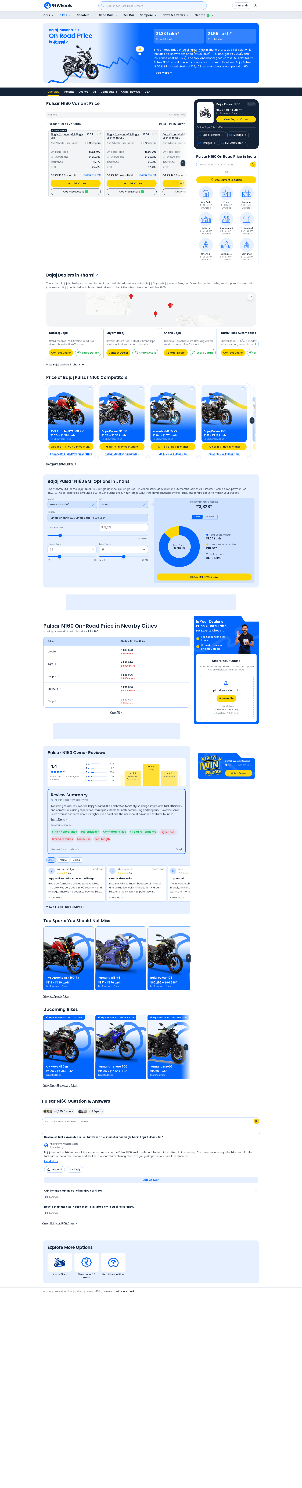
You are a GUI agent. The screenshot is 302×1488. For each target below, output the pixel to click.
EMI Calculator (234, 143)
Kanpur (52, 676)
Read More (51, 1161)
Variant (51, 512)
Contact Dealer (61, 352)
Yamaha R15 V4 (109, 978)
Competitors (109, 91)
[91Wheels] (58, 5)
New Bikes (60, 1291)
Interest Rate (54, 544)
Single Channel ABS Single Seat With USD (123, 136)
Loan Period (105, 544)
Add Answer (151, 1180)
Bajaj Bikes (76, 1291)
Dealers (83, 91)
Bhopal (52, 701)
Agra (50, 664)
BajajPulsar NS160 (114, 431)
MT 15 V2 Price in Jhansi (173, 446)
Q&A (147, 91)
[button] (155, 314)
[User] (255, 5)
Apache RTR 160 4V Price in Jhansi (72, 446)
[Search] (253, 164)
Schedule (210, 516)
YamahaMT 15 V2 (165, 431)
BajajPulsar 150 (215, 431)
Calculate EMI (92, 175)
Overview (53, 91)
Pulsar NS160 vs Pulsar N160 (122, 454)
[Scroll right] (188, 958)
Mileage (238, 135)
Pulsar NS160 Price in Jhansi (122, 446)
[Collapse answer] (256, 1137)
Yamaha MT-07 (161, 1067)
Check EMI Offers (76, 183)
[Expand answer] (256, 1191)
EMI (94, 91)
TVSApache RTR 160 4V (67, 431)
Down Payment (55, 527)
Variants (68, 91)
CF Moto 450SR (57, 1067)
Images (207, 143)
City (101, 499)
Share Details (90, 352)
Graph (197, 516)
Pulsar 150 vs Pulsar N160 (224, 454)
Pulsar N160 (93, 1291)
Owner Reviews (130, 91)
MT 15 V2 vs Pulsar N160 (173, 454)
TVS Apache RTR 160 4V (62, 978)
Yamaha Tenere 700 (112, 1067)
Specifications (211, 135)
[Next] (183, 163)
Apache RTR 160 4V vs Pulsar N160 (71, 454)
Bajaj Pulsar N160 (193, 50)
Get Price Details (73, 191)
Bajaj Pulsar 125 (161, 978)
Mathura (53, 689)
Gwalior (52, 651)
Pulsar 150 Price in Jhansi (224, 446)
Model (51, 499)
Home (47, 1291)
